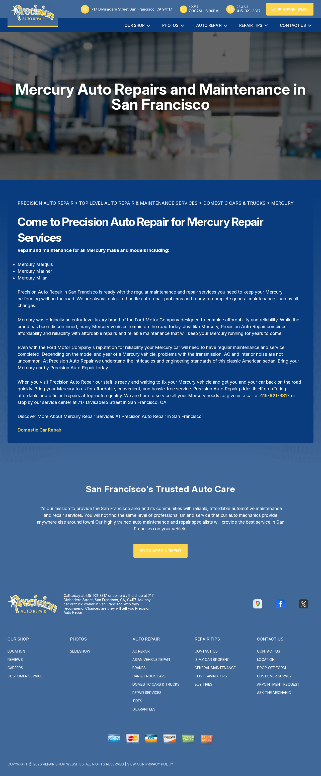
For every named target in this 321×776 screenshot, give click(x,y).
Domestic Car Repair (39, 430)
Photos (170, 25)
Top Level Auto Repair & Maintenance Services (138, 203)
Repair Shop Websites (63, 764)
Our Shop (134, 25)
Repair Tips (250, 25)
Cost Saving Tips (211, 676)
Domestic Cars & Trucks (156, 684)
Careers (15, 668)
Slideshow (80, 651)
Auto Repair (209, 25)
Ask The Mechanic (274, 692)
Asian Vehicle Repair (151, 659)
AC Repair (141, 651)
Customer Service (25, 676)
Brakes (139, 668)
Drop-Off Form (271, 668)
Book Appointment (289, 9)
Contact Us (293, 25)
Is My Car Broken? (212, 659)
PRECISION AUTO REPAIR (45, 203)
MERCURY (282, 203)
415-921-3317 (275, 395)
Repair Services (147, 692)
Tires (137, 701)
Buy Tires (203, 684)
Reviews (15, 659)
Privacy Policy (159, 764)
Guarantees (143, 709)
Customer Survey (274, 676)
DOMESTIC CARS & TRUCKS (234, 203)
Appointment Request (278, 684)
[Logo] (33, 13)
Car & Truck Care (149, 676)
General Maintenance (215, 668)
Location (16, 651)
